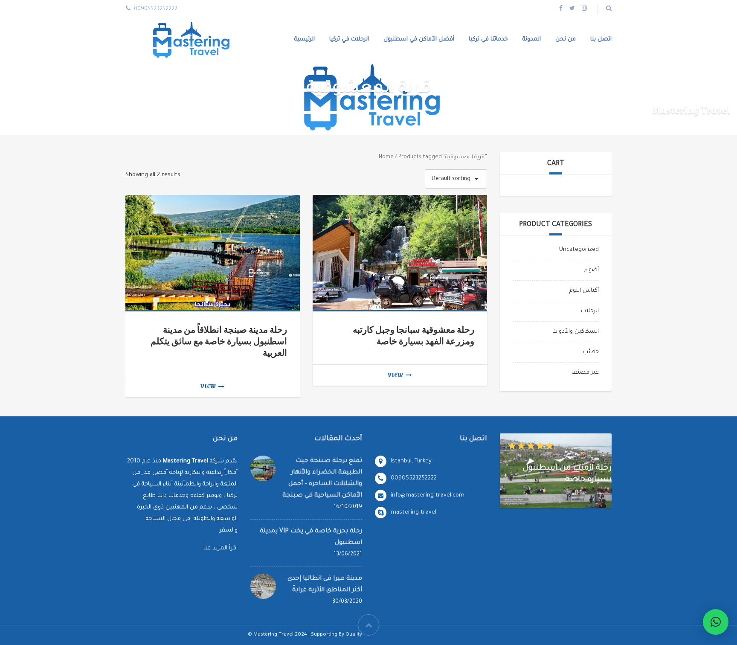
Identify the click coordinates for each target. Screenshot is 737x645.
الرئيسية (304, 39)
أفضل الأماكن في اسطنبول (418, 39)
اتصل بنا (601, 39)
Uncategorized (579, 250)
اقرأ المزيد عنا (220, 548)
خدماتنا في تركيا (488, 39)
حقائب (591, 352)
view (208, 386)
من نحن (565, 39)
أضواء (591, 270)
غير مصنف (585, 372)
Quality (353, 635)
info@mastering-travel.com (427, 495)
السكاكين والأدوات (575, 331)
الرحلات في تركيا (349, 39)
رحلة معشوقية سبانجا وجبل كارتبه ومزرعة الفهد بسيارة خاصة (413, 335)
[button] (715, 622)
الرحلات (590, 311)
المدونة (531, 39)
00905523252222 (414, 478)
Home (386, 157)
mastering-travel (413, 512)
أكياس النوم (584, 291)
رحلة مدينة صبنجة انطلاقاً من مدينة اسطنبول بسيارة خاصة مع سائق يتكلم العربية (219, 341)
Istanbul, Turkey (411, 461)
